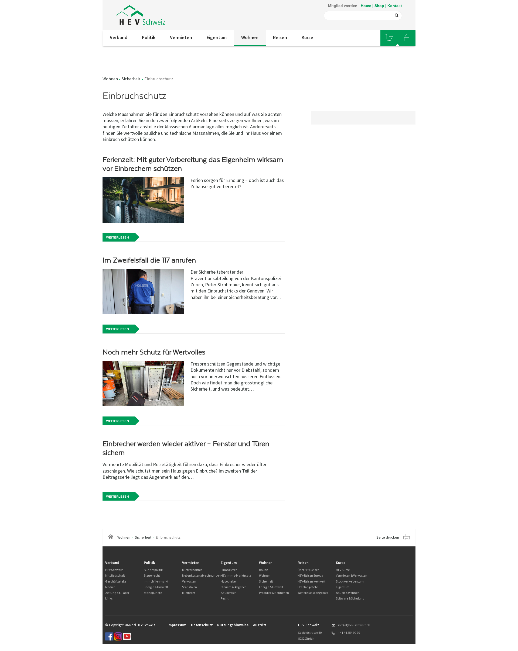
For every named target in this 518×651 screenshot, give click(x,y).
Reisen (280, 37)
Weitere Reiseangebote (313, 593)
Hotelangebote (308, 587)
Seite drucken (387, 537)
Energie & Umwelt (156, 587)
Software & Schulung (350, 598)
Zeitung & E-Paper (117, 593)
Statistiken (189, 587)
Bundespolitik (153, 570)
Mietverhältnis (192, 570)
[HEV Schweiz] (140, 15)
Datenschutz (202, 624)
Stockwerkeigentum (350, 581)
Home (366, 6)
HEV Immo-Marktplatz (236, 575)
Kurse (307, 37)
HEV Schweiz (114, 570)
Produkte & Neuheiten (274, 593)
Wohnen (249, 37)
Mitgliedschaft (115, 575)
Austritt (260, 624)
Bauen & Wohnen (347, 593)
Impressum (177, 624)
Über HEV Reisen (308, 570)
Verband (118, 37)
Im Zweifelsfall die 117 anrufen (149, 260)
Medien (110, 587)
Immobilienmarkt (156, 581)
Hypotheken (229, 581)
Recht (225, 598)
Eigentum (217, 37)
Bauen (263, 570)
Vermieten (181, 37)
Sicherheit (131, 78)
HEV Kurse (343, 570)
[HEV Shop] (389, 38)
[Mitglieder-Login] (406, 38)
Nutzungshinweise (232, 624)
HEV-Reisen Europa (310, 575)
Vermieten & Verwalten (351, 575)
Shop (379, 6)
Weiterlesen (117, 237)
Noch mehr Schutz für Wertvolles (154, 352)
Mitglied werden (342, 6)
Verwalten (189, 581)
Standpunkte (153, 593)
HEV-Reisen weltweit (311, 581)
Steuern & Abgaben (234, 587)
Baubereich (229, 593)
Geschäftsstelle (115, 581)
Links (109, 598)
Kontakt (394, 6)
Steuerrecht (152, 575)
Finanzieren (229, 570)
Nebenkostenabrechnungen (201, 575)
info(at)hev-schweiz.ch (354, 625)
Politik (148, 37)
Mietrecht (188, 593)
